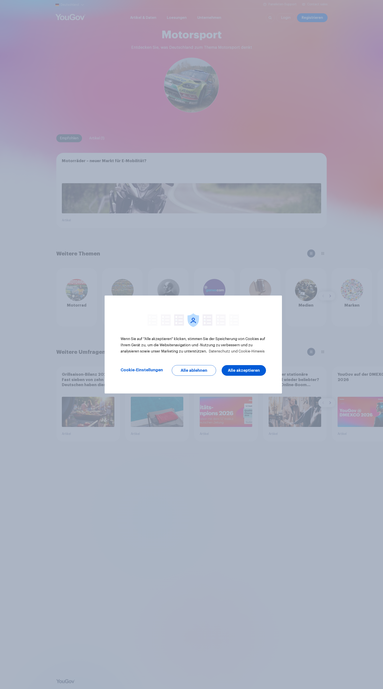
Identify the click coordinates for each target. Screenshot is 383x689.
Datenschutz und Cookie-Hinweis (236, 351)
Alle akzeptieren (244, 370)
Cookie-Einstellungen (142, 370)
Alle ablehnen (194, 370)
